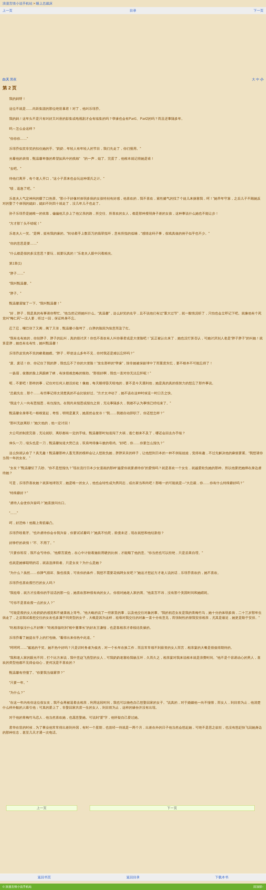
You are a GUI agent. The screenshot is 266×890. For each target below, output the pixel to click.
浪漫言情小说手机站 (17, 3)
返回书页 (44, 877)
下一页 (259, 10)
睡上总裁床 (44, 3)
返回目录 (133, 877)
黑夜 (13, 79)
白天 (5, 79)
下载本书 (221, 877)
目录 (133, 10)
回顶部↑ (258, 886)
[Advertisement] (133, 45)
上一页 (7, 10)
